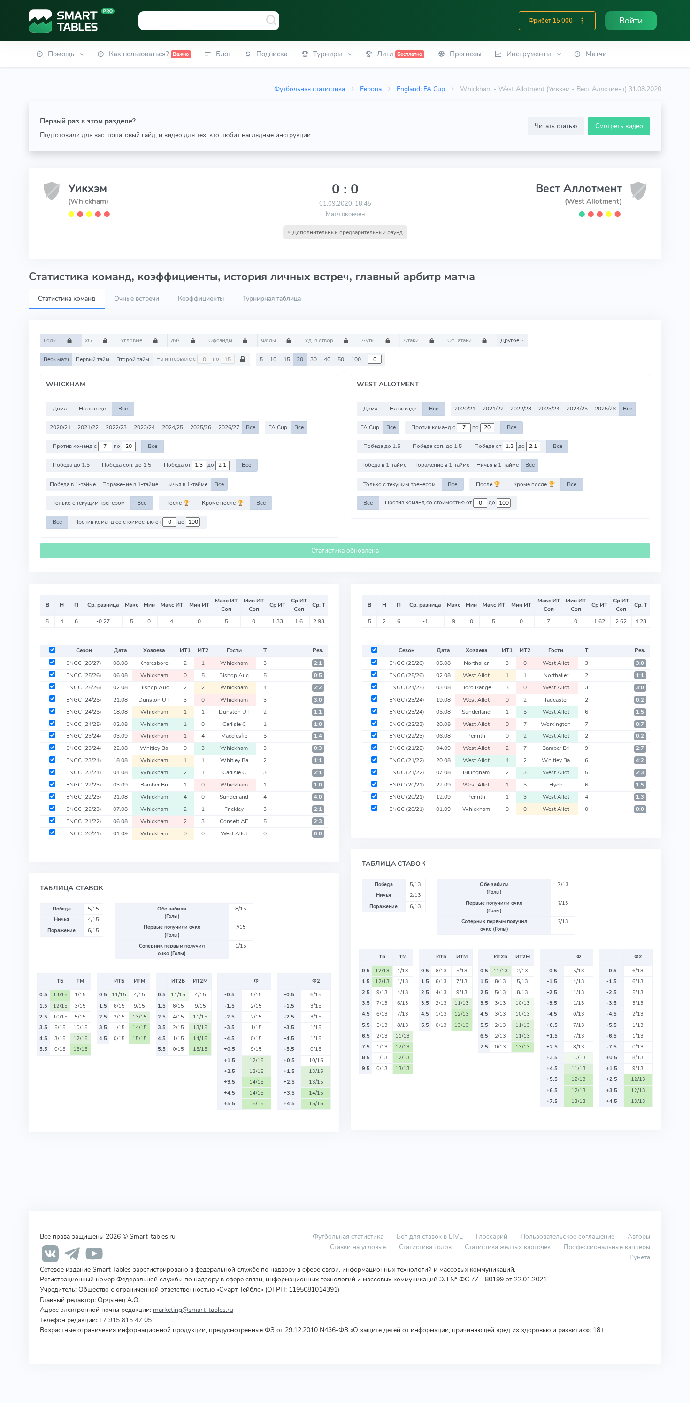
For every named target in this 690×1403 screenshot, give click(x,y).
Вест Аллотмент (579, 188)
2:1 (318, 663)
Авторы (639, 1236)
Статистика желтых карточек (508, 1246)
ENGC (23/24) (83, 736)
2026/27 (228, 427)
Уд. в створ (320, 340)
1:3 (640, 797)
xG (89, 340)
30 (313, 359)
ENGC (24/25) (83, 699)
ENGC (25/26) (83, 675)
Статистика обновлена (345, 550)
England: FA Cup (421, 88)
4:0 (318, 797)
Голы (51, 340)
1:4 (318, 736)
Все (123, 408)
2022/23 (116, 427)
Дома (60, 408)
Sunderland (234, 797)
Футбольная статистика (309, 88)
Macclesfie (234, 736)
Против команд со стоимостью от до (130, 521)
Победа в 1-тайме (73, 484)
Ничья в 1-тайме (186, 484)
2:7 (640, 748)
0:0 (318, 833)
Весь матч (56, 359)
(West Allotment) (593, 201)
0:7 (640, 724)
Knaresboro (154, 663)
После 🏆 (177, 503)
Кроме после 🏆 (223, 503)
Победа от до (189, 465)
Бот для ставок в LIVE (431, 1236)
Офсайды (221, 340)
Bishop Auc (234, 675)
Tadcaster (556, 699)
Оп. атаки (460, 340)
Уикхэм (87, 188)
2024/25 (172, 427)
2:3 (318, 821)
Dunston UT (153, 699)
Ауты (368, 340)
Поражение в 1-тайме (130, 484)
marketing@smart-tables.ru (193, 1309)
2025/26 (200, 427)
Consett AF (234, 821)
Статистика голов (425, 1246)
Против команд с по (87, 446)
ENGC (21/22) (83, 821)
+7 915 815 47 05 (125, 1320)
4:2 (640, 760)
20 (300, 359)
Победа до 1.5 (71, 465)
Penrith (476, 736)
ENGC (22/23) (83, 784)
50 (340, 359)
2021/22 (88, 427)
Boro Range (476, 687)
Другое (510, 340)
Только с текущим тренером (89, 503)
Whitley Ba (154, 748)
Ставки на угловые (358, 1246)
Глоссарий (491, 1236)
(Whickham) (88, 201)
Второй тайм (132, 359)
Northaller (476, 663)
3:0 (318, 699)
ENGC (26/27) (83, 663)
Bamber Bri (154, 784)
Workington (556, 724)
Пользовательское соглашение (567, 1236)
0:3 (318, 748)
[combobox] (208, 20)
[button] (582, 20)
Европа (371, 88)
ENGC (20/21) (83, 833)
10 (273, 359)
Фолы (269, 340)
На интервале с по (188, 359)
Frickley (234, 809)
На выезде (92, 408)
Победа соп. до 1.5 (126, 465)
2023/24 (144, 427)
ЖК (176, 340)
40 (327, 359)
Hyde (555, 784)
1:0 (318, 724)
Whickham (234, 663)
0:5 (318, 675)
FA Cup (277, 427)
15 (287, 359)
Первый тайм (92, 359)
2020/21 (60, 427)
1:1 (318, 712)
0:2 (640, 699)
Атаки (411, 340)
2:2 (318, 687)
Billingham (476, 772)
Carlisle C (234, 724)
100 (356, 359)
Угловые (132, 340)
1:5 (640, 712)
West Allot (234, 833)
